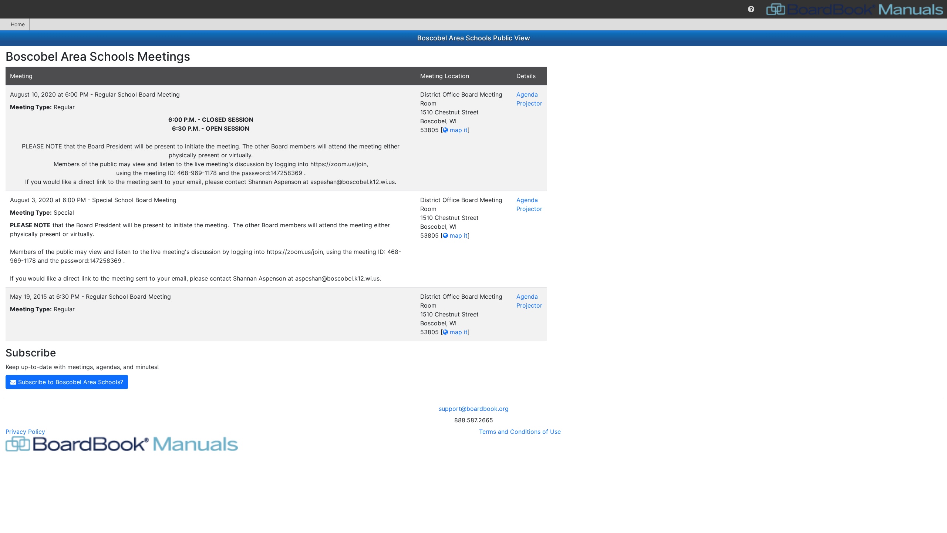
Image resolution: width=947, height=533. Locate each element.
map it (458, 130)
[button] (751, 9)
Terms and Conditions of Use (520, 431)
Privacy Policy (25, 431)
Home (18, 24)
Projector (529, 103)
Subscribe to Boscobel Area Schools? (69, 382)
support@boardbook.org (474, 408)
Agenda (527, 94)
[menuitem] (751, 9)
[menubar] (473, 9)
